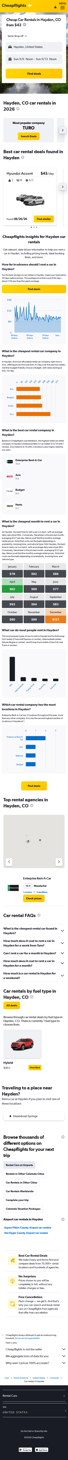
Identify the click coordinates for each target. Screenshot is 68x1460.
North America (21, 1378)
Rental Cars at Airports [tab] (19, 1165)
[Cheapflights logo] (14, 6)
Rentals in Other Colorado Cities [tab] (25, 1173)
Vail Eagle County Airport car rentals (26, 1232)
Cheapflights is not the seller (24, 1349)
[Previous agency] (9, 862)
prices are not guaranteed (27, 1338)
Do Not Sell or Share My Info (34, 1431)
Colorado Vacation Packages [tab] (23, 1208)
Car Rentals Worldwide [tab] (20, 1191)
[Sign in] (55, 7)
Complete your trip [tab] (17, 1200)
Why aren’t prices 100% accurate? (27, 1363)
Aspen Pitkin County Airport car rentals (27, 1227)
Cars (7, 1378)
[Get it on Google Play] (25, 1450)
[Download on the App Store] (41, 1450)
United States (38, 1378)
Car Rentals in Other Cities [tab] (21, 1182)
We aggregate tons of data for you (27, 1356)
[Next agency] (59, 862)
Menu (62, 3)
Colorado (54, 1378)
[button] (24, 25)
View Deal (35, 1067)
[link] (28, 136)
